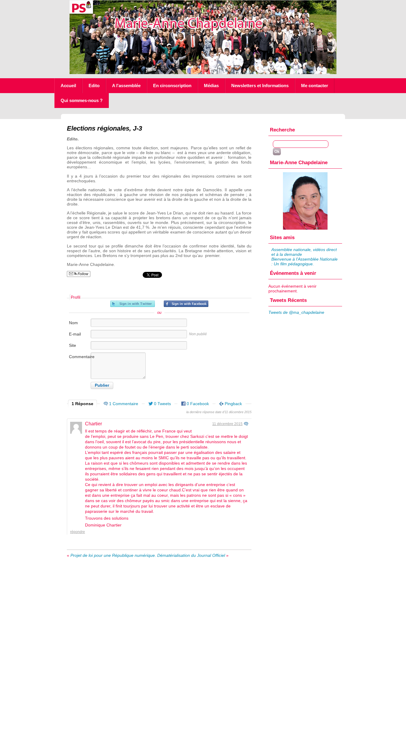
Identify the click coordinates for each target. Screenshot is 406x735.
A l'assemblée (126, 85)
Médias (211, 85)
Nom (73, 322)
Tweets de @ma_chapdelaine (296, 312)
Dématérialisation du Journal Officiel (191, 555)
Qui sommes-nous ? (82, 100)
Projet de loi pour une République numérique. (113, 555)
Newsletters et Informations (260, 85)
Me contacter (314, 85)
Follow (82, 274)
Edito (94, 85)
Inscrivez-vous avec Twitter (132, 303)
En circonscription (172, 85)
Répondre (77, 532)
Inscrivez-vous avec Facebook (186, 303)
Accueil (68, 85)
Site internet (76, 348)
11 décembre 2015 (227, 424)
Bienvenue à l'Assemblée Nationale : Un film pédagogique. (304, 261)
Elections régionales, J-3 (104, 128)
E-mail (75, 334)
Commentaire (79, 356)
